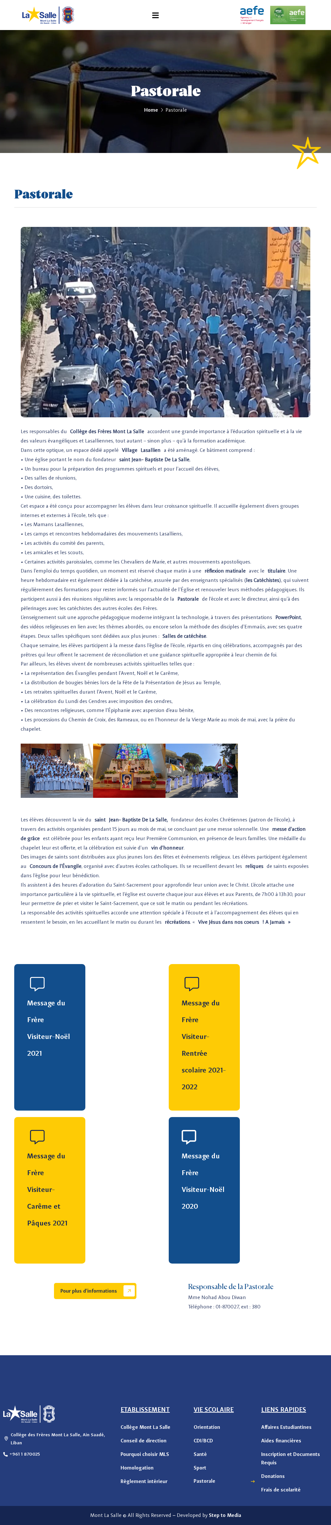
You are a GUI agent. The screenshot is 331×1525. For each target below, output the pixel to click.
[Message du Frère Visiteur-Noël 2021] (34, 984)
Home (151, 110)
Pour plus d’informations (89, 1291)
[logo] (48, 15)
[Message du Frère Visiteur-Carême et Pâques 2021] (34, 1137)
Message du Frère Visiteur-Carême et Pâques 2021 (47, 1189)
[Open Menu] (155, 15)
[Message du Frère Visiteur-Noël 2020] (189, 1137)
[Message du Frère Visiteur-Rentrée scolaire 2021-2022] (189, 984)
